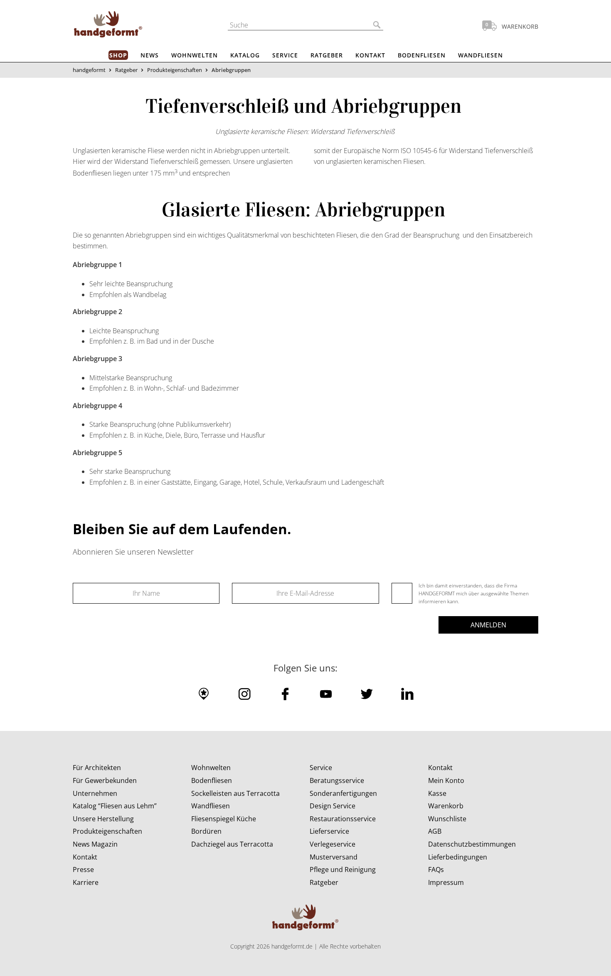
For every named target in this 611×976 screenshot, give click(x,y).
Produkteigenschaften (174, 70)
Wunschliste (447, 818)
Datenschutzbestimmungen (472, 844)
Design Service (332, 805)
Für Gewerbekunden (105, 780)
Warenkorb (445, 805)
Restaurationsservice (343, 818)
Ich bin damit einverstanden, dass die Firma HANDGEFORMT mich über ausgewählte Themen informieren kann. (474, 593)
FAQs (436, 869)
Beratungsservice (337, 780)
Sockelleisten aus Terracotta (235, 793)
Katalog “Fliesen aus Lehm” (115, 805)
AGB (434, 831)
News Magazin (95, 844)
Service (285, 55)
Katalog (245, 55)
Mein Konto (446, 780)
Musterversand (333, 857)
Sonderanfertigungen (343, 793)
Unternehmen (95, 793)
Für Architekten (97, 767)
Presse (83, 869)
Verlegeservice (332, 844)
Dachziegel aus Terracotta (232, 844)
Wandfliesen (480, 55)
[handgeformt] (108, 26)
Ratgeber (326, 55)
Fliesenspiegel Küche (223, 818)
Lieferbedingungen (457, 857)
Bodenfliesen (422, 55)
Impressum (446, 882)
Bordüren (206, 831)
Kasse (437, 793)
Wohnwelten (194, 55)
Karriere (86, 882)
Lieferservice (329, 831)
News (149, 55)
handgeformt (89, 70)
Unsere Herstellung (103, 818)
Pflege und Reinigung (343, 869)
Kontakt (370, 55)
